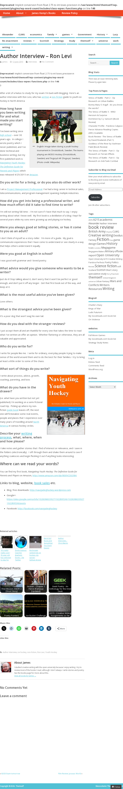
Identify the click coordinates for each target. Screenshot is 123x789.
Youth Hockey (51, 652)
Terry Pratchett (113, 274)
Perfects (100, 262)
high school (5, 135)
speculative (94, 273)
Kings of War (94, 308)
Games (101, 243)
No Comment (48, 62)
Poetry (108, 262)
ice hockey (22, 652)
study (103, 273)
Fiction (103, 239)
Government (85, 34)
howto (91, 248)
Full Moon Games (96, 335)
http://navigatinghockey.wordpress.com (50, 489)
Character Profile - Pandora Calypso (105, 126)
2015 (90, 220)
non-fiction (57, 96)
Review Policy (70, 13)
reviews (27, 40)
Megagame (108, 247)
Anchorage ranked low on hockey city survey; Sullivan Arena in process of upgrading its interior (35, 555)
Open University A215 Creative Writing (105, 259)
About (20, 13)
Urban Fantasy (103, 281)
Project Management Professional (24, 189)
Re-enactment (10, 40)
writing (6, 47)
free (111, 240)
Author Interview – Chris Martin (63, 540)
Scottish (44, 40)
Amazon (34, 174)
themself (85, 40)
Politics (115, 262)
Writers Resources (99, 287)
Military (109, 251)
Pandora (92, 262)
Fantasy (92, 239)
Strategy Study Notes (98, 342)
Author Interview (10, 652)
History (101, 34)
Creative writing (100, 235)
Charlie (109, 232)
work (115, 40)
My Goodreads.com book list (102, 316)
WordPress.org (95, 369)
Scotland (92, 270)
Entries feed (94, 362)
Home (6, 13)
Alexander (7, 34)
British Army (97, 231)
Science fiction (106, 266)
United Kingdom (109, 278)
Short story (111, 269)
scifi (119, 266)
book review (101, 227)
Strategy (59, 40)
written (45, 96)
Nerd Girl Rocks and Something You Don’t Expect (48, 543)
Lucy (115, 34)
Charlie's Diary (95, 305)
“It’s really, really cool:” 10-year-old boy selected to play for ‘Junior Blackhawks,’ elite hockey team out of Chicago (6, 555)
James (4, 62)
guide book (12, 409)
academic (106, 219)
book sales (42, 483)
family (50, 34)
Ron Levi (40, 652)
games (66, 34)
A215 (96, 219)
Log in (91, 358)
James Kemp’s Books (44, 13)
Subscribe (95, 197)
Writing (108, 288)
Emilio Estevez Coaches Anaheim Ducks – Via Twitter (21, 555)
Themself (11, 23)
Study (72, 40)
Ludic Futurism (95, 312)
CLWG (21, 34)
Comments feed (96, 365)
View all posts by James (25, 676)
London (97, 248)
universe (103, 40)
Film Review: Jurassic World (69, 773)
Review (91, 266)
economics (36, 34)
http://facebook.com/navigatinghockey (37, 508)
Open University (107, 255)
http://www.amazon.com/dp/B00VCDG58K (55, 475)
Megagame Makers (96, 251)
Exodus (118, 235)
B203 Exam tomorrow (11, 773)
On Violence (94, 319)
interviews (32, 62)
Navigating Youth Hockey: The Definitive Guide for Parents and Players (12, 166)
